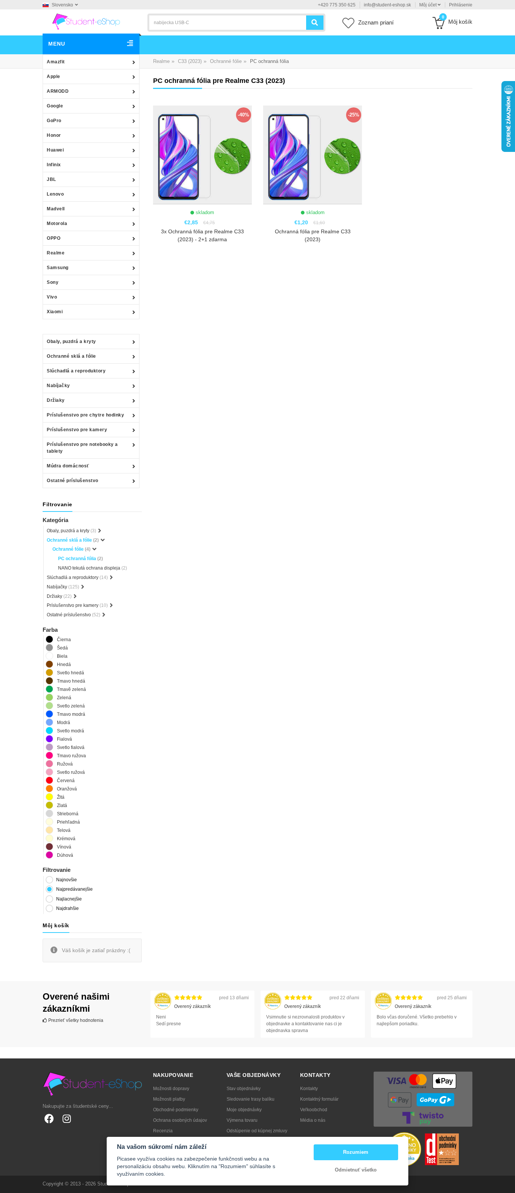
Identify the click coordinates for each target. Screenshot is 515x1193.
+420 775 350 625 (337, 5)
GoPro (54, 120)
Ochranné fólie (226, 61)
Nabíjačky (58, 385)
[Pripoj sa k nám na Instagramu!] (66, 1118)
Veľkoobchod (313, 1109)
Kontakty (309, 1088)
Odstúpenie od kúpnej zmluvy (257, 1130)
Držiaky (56, 400)
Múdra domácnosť (68, 466)
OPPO (53, 238)
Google (55, 106)
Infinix (54, 164)
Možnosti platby (169, 1099)
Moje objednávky (244, 1109)
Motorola (57, 223)
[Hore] (505, 1183)
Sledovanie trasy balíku (250, 1099)
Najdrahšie (67, 908)
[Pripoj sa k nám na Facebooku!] (49, 1118)
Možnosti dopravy (171, 1088)
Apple (53, 76)
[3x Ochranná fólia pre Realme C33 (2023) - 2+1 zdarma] (202, 155)
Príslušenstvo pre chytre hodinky (85, 415)
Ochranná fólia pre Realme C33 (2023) (313, 235)
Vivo (52, 297)
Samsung (58, 267)
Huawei (55, 150)
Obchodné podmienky (175, 1109)
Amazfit (56, 61)
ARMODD (58, 91)
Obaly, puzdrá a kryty (71, 341)
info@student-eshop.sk (387, 5)
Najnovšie (66, 879)
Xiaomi (55, 311)
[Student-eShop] (86, 21)
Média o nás (312, 1120)
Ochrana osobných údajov (180, 1120)
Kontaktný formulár (319, 1099)
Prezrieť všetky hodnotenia (75, 1020)
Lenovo (55, 194)
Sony (52, 282)
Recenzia (163, 1130)
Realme (55, 253)
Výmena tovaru (242, 1120)
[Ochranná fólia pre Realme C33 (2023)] (312, 155)
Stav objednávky (244, 1088)
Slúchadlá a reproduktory (76, 371)
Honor (54, 135)
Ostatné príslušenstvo (72, 480)
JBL (51, 179)
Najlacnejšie (69, 899)
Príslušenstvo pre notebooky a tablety (82, 448)
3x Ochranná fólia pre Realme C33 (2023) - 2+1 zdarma (202, 235)
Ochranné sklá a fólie (71, 356)
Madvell (56, 208)
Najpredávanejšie (74, 889)
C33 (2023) (190, 61)
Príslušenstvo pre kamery (77, 429)
